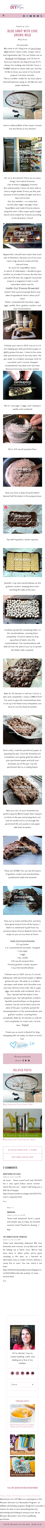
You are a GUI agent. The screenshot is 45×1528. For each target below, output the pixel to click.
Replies (9, 1208)
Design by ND (37, 1524)
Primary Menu (3, 15)
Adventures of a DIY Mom (20, 1524)
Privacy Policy (6, 1496)
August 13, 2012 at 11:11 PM (12, 1240)
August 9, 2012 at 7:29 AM (12, 1177)
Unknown (11, 1212)
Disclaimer (36, 1496)
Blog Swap (22, 39)
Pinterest (22, 59)
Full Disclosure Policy (22, 1496)
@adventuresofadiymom (26, 1487)
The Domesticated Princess (15, 1237)
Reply (4, 1201)
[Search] (33, 1384)
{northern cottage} (12, 1174)
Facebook (9, 59)
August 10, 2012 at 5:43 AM (16, 1215)
